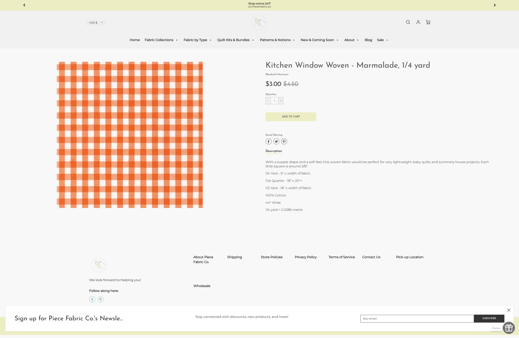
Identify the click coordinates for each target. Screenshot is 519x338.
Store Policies (272, 257)
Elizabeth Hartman (277, 74)
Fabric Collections (159, 40)
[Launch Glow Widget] (509, 328)
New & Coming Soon (318, 40)
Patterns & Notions (275, 40)
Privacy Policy (306, 257)
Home (135, 40)
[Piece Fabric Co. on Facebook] (92, 301)
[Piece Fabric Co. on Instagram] (101, 301)
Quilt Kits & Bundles (233, 40)
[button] (291, 116)
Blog (368, 40)
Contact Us (371, 257)
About (349, 40)
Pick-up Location (410, 257)
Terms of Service (342, 257)
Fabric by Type (196, 40)
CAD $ (93, 22)
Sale (381, 40)
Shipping (234, 257)
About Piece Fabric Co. (203, 259)
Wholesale (201, 286)
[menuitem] (135, 40)
